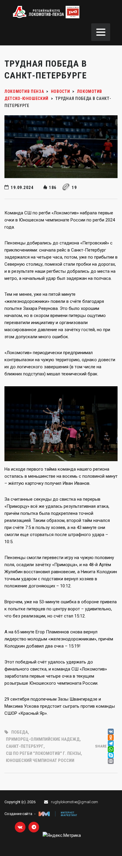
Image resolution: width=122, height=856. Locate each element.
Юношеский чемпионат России (40, 760)
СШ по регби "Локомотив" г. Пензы (43, 753)
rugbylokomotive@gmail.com (74, 802)
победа (19, 732)
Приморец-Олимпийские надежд (43, 739)
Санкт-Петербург (25, 746)
